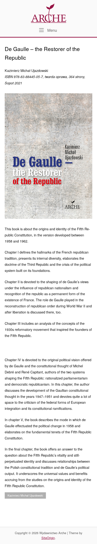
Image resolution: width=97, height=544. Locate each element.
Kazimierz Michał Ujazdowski (25, 495)
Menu (51, 30)
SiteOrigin (48, 538)
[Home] (48, 12)
